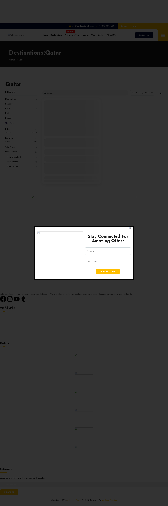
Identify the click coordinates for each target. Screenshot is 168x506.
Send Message (108, 271)
